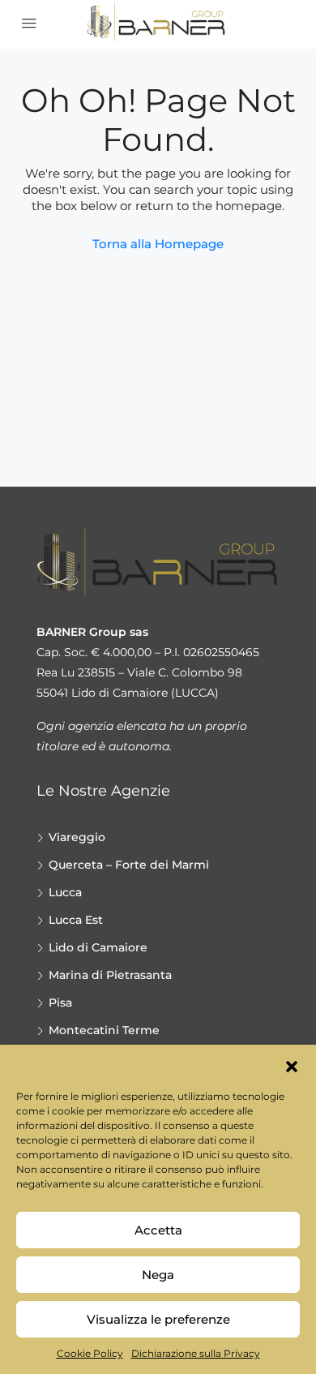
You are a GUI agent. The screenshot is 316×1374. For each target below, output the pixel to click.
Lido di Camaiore (98, 947)
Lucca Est (76, 919)
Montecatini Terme (104, 1030)
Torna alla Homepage (158, 243)
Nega (158, 1274)
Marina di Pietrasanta (110, 975)
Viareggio (77, 837)
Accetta (158, 1230)
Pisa (60, 1002)
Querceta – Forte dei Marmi (129, 864)
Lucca (65, 892)
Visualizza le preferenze (158, 1319)
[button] (292, 1065)
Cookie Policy (90, 1353)
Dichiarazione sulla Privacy (195, 1353)
